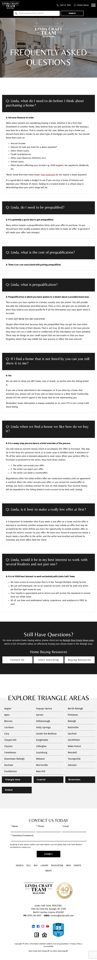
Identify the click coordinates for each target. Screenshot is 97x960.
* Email (65, 826)
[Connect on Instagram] (42, 926)
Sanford (72, 733)
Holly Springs (43, 727)
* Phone (40, 826)
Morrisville (42, 765)
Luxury (44, 865)
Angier (7, 708)
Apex (7, 714)
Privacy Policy (75, 944)
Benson (8, 721)
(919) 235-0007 (33, 915)
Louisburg (41, 752)
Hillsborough (43, 721)
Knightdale (42, 740)
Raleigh (72, 721)
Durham (8, 765)
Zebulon (72, 765)
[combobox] (36, 13)
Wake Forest (74, 746)
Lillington (41, 746)
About (48, 871)
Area (68, 865)
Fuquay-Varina (44, 708)
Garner (40, 714)
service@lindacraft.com (58, 915)
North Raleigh (75, 708)
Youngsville (74, 758)
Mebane (40, 758)
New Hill (40, 771)
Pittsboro (73, 714)
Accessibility (48, 946)
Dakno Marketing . (60, 951)
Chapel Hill (10, 740)
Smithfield (74, 740)
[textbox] (38, 13)
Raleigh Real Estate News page (78, 640)
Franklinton (10, 771)
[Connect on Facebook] (38, 926)
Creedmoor (10, 752)
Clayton (8, 746)
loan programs (48, 175)
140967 (60, 912)
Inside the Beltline (46, 733)
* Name (14, 826)
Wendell (72, 752)
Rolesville (73, 727)
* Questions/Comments (22, 835)
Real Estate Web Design (38, 951)
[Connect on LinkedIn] (33, 926)
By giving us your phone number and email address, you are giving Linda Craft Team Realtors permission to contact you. (46, 846)
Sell (28, 865)
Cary (6, 733)
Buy (36, 865)
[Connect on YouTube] (47, 926)
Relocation (57, 865)
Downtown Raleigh (14, 758)
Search (72, 13)
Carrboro (9, 727)
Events (77, 865)
